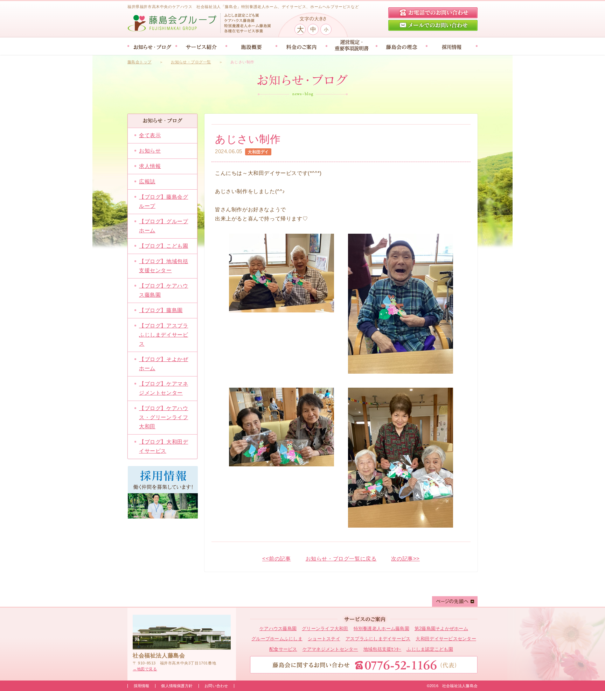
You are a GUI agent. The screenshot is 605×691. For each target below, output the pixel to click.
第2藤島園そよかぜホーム (441, 628)
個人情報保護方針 (177, 686)
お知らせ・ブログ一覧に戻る (341, 559)
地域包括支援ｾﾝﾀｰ (382, 649)
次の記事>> (405, 559)
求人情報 (150, 166)
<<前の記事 (276, 559)
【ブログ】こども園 (163, 246)
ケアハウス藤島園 (278, 628)
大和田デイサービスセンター (446, 638)
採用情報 (141, 686)
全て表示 (150, 135)
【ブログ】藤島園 (161, 310)
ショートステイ (324, 638)
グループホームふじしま (276, 638)
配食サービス (283, 649)
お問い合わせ (216, 686)
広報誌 (147, 181)
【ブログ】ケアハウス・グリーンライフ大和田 (163, 417)
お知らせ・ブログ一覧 (191, 62)
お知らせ (150, 151)
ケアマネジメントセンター (330, 649)
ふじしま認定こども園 (429, 649)
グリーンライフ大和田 (325, 628)
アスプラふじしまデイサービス (378, 638)
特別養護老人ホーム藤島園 (381, 628)
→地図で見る (145, 669)
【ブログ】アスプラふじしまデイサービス (163, 335)
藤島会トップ (139, 62)
